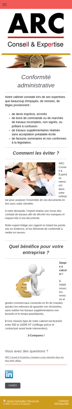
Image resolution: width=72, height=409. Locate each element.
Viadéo (13, 385)
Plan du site (33, 401)
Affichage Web (61, 403)
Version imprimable (16, 401)
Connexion (63, 401)
